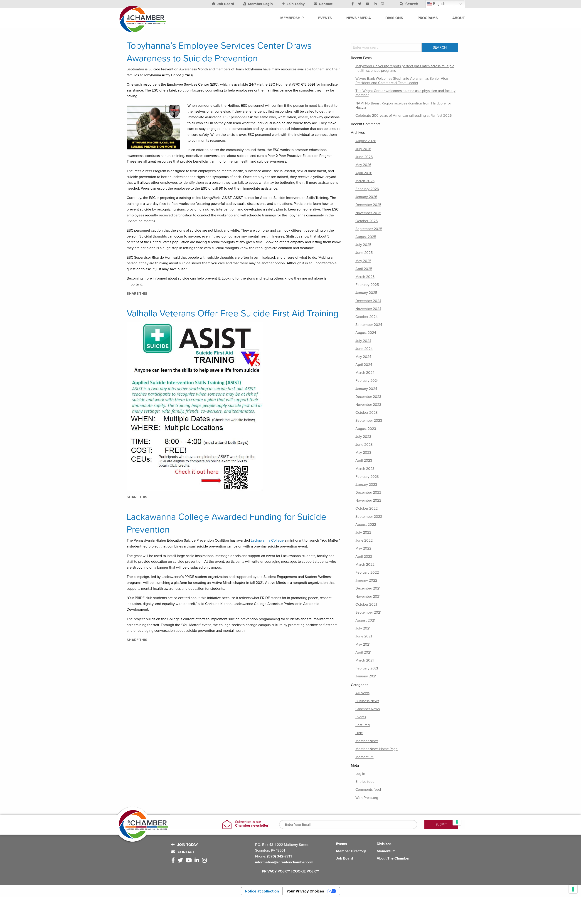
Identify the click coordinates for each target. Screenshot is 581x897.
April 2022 (363, 556)
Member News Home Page (376, 749)
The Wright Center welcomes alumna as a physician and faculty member (405, 93)
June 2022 (364, 540)
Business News (367, 701)
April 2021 (363, 652)
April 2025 (363, 269)
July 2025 (363, 245)
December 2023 (368, 396)
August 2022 (365, 524)
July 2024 (363, 341)
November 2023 (368, 404)
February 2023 (367, 476)
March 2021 (364, 660)
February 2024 (367, 380)
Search (411, 4)
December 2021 (367, 588)
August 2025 (365, 237)
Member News (366, 741)
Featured (362, 725)
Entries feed (364, 781)
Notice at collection (262, 891)
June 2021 (363, 636)
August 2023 (365, 428)
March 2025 (364, 277)
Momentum (364, 757)
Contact (325, 4)
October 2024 (366, 317)
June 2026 (364, 157)
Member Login (260, 4)
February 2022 (367, 572)
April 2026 (363, 173)
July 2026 (363, 149)
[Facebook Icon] (353, 4)
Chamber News (367, 709)
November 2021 (367, 596)
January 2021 (365, 676)
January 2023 (366, 484)
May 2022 (363, 548)
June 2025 (364, 252)
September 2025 (368, 229)
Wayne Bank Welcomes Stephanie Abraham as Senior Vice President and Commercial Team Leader (401, 80)
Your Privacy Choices (305, 891)
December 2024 (368, 301)
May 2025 (363, 261)
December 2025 (368, 205)
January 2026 (366, 197)
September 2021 (368, 612)
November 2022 (368, 500)
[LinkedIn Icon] (375, 4)
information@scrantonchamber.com (284, 862)
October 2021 (366, 604)
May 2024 (363, 356)
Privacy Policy (276, 871)
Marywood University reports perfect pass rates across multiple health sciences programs (404, 68)
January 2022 (366, 580)
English (438, 4)
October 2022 (366, 508)
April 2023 (363, 460)
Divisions (384, 844)
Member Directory (351, 851)
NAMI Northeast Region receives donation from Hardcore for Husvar (403, 105)
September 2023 (368, 420)
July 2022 (363, 532)
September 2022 (368, 516)
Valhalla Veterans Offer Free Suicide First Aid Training (233, 313)
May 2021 (362, 644)
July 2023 (363, 436)
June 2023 (364, 444)
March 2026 (364, 181)
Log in (360, 773)
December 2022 (368, 492)
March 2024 (364, 372)
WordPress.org (366, 797)
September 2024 (368, 324)
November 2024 (368, 309)
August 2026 (365, 141)
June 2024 (364, 349)
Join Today (295, 4)
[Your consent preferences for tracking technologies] (573, 889)
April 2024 (363, 364)
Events (360, 717)
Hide (359, 733)
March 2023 (364, 468)
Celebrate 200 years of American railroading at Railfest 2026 (403, 115)
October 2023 (366, 412)
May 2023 (363, 452)
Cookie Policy (306, 871)
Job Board (225, 4)
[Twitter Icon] (359, 4)
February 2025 (367, 284)
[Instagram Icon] (382, 4)
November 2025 (368, 213)
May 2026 (363, 165)
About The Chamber (393, 858)
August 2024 (365, 332)
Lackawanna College (267, 540)
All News (362, 693)
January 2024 (366, 389)
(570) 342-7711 (279, 856)
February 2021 (366, 668)
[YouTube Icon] (367, 4)
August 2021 (365, 620)
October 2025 (366, 221)
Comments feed (368, 789)
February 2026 (367, 189)
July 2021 (362, 628)
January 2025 (366, 292)
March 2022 (364, 564)
